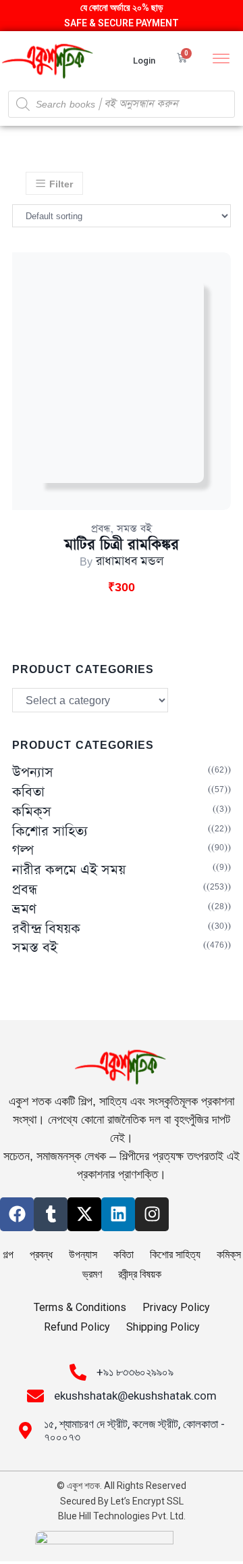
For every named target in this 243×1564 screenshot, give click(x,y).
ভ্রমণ (24, 909)
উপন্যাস (32, 773)
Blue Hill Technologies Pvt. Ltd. (122, 1516)
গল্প (23, 851)
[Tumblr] (51, 1214)
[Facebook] (17, 1214)
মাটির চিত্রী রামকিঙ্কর (121, 545)
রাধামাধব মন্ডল (130, 561)
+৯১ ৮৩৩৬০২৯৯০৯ (135, 1372)
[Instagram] (152, 1214)
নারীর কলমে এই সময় (69, 870)
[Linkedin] (118, 1214)
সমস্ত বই (134, 529)
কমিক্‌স (31, 812)
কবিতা (28, 792)
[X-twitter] (84, 1214)
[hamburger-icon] (221, 60)
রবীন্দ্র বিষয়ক (46, 929)
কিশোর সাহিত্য (50, 832)
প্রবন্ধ (100, 529)
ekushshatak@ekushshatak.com (135, 1395)
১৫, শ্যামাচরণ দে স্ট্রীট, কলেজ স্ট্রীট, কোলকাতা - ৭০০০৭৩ (134, 1430)
